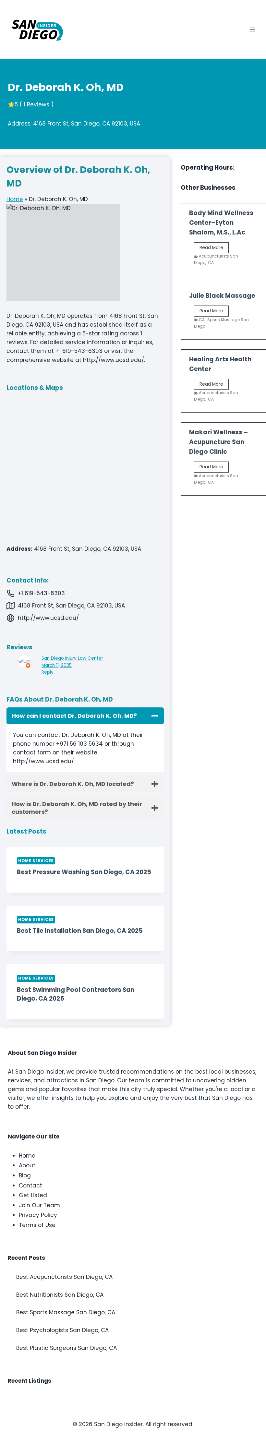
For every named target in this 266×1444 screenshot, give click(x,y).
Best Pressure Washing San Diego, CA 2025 (84, 872)
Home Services (36, 860)
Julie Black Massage (222, 295)
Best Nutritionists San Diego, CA (59, 1295)
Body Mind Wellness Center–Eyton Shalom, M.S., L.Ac (221, 223)
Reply (48, 672)
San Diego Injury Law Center (72, 658)
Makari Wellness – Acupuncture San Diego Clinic (218, 442)
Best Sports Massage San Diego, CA (65, 1312)
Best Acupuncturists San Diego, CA (64, 1277)
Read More (214, 248)
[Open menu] (252, 29)
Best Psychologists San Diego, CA (62, 1330)
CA (211, 262)
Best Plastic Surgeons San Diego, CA (66, 1348)
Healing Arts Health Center (220, 364)
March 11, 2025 (57, 665)
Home (14, 199)
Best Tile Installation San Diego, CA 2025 (80, 930)
